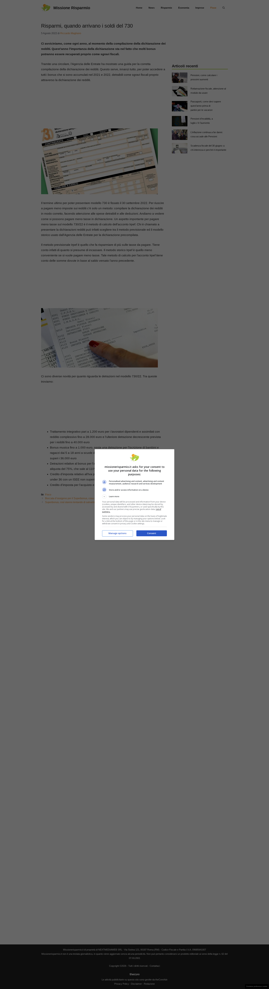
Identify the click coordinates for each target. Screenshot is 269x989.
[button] (134, 496)
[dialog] (134, 494)
